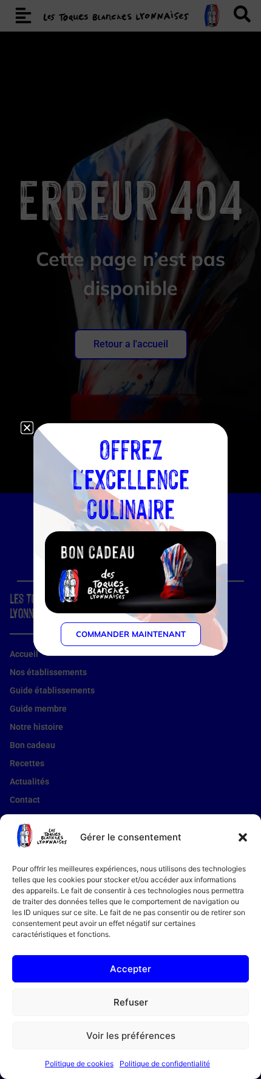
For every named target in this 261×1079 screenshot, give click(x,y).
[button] (243, 837)
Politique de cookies (79, 1063)
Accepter (130, 969)
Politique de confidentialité (165, 1063)
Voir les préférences (130, 1035)
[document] (130, 539)
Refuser (131, 1002)
